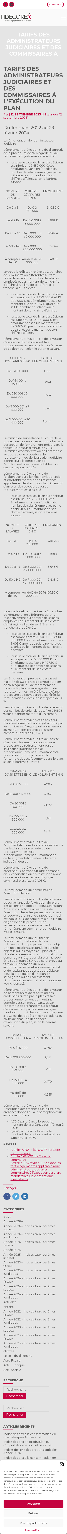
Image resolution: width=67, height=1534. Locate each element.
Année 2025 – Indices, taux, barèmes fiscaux (29, 1264)
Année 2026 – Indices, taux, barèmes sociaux (29, 1227)
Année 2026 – (13, 1221)
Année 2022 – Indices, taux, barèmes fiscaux (29, 1313)
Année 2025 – (13, 1250)
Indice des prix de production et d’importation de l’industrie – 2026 (27, 1443)
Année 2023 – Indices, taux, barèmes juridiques (29, 1345)
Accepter (33, 1503)
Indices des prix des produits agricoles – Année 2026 (31, 1451)
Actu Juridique (14, 1365)
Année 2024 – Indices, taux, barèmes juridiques (29, 1296)
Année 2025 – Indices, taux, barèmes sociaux (29, 1256)
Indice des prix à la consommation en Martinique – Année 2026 (29, 1459)
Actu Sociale (12, 1370)
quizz (7, 1216)
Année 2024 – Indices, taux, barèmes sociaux (29, 1288)
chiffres (8, 1351)
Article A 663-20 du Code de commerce (31, 1158)
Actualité (9, 1302)
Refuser (33, 1513)
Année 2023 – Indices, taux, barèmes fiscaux (29, 1337)
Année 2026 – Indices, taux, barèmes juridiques (29, 1235)
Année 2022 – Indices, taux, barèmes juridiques (29, 1321)
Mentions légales (33, 1530)
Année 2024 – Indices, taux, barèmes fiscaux (29, 1280)
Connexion (55, 4)
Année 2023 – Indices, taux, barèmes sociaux (29, 1329)
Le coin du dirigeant (17, 1355)
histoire (8, 1307)
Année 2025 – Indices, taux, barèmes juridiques (29, 1272)
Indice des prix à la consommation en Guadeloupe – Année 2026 (29, 1435)
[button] (61, 1464)
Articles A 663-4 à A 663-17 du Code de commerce (35, 1151)
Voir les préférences (33, 1523)
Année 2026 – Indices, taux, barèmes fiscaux (29, 1243)
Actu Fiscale (12, 1360)
